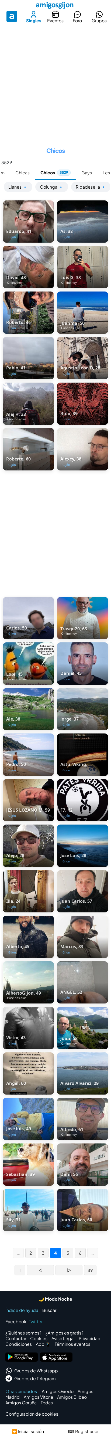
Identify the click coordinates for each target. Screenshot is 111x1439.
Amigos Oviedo (58, 1391)
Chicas (22, 172)
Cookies (38, 1338)
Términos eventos (72, 1344)
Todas (47, 1402)
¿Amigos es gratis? (65, 1333)
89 (90, 1270)
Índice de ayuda (21, 1310)
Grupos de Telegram (35, 1378)
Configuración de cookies (31, 1414)
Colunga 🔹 (52, 187)
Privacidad (89, 1338)
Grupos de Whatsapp (36, 1370)
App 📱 (43, 1344)
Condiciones (18, 1344)
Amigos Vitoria (38, 1397)
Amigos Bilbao (72, 1397)
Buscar (49, 1310)
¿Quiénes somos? (23, 1333)
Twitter (36, 1321)
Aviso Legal (63, 1338)
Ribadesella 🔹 (91, 187)
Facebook (15, 1321)
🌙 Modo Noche (55, 1299)
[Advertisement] (55, 83)
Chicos (54, 172)
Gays (86, 172)
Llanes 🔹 (18, 187)
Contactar (15, 1338)
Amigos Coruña (21, 1402)
